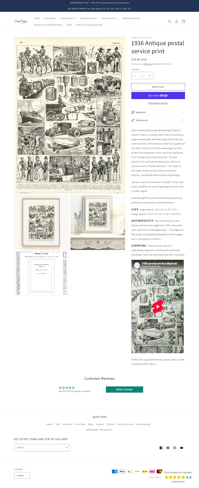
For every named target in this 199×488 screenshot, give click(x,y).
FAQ (58, 424)
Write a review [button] (124, 389)
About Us (67, 424)
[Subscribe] (66, 447)
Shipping (147, 64)
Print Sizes (80, 424)
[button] (68, 18)
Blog (90, 424)
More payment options (158, 103)
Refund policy (143, 424)
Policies (110, 424)
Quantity (135, 69)
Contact (100, 424)
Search (49, 424)
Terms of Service (125, 424)
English (20, 475)
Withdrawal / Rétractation (99, 429)
